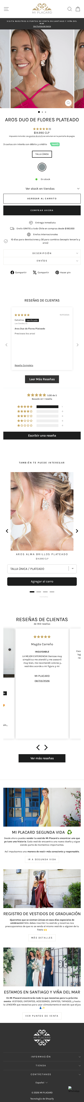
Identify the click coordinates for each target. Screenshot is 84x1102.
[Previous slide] (6, 344)
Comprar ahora (42, 210)
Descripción (42, 253)
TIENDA (41, 1065)
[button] (41, 129)
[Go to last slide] (7, 531)
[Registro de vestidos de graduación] (42, 888)
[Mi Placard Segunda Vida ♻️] (42, 807)
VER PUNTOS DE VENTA (42, 1015)
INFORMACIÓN (41, 1056)
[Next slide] (77, 344)
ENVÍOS (42, 260)
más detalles (42, 937)
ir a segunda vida (42, 859)
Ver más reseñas (42, 758)
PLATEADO (42, 167)
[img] (22, 315)
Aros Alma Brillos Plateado (42, 554)
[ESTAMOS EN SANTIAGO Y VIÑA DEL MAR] (42, 967)
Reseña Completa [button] (24, 365)
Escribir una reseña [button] (42, 435)
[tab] (32, 591)
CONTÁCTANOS (41, 1074)
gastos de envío (36, 136)
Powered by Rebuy (42, 596)
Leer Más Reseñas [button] (42, 379)
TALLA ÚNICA (42, 154)
